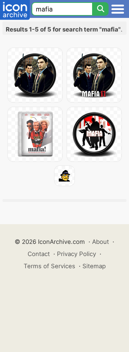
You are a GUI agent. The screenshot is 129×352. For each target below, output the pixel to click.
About (100, 241)
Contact (39, 253)
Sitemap (94, 266)
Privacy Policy (76, 253)
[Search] (100, 9)
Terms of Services (49, 266)
